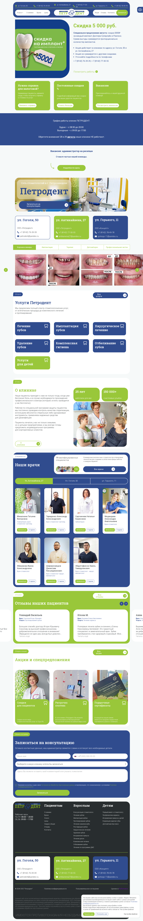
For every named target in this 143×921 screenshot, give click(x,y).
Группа (63, 11)
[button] (122, 13)
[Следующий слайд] (137, 270)
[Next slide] (126, 604)
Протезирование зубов (9, 620)
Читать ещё (59, 636)
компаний (80, 11)
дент (79, 13)
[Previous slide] (122, 604)
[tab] (24, 247)
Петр (63, 13)
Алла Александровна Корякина (128, 618)
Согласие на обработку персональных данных (58, 785)
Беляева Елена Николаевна (68, 618)
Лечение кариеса (66, 620)
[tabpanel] (71, 271)
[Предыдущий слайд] (6, 270)
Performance (123, 889)
